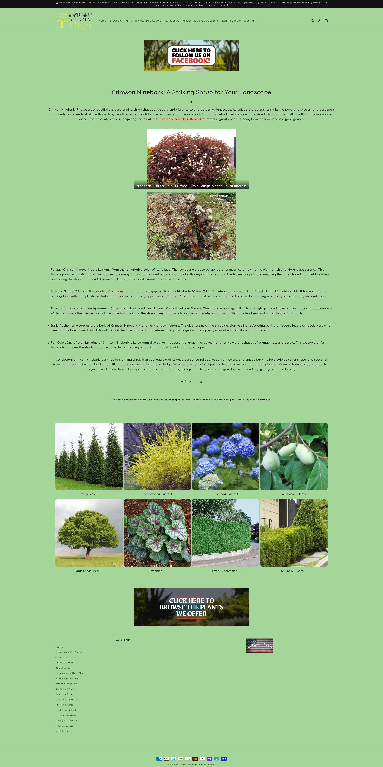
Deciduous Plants (64, 689)
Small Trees (61, 731)
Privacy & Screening (224, 571)
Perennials (156, 571)
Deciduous (115, 291)
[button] (313, 20)
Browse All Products (66, 683)
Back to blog (193, 381)
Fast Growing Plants (155, 494)
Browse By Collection (66, 678)
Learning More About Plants (70, 673)
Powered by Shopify (207, 764)
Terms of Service (64, 662)
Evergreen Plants (64, 694)
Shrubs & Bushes (292, 571)
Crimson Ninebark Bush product (181, 119)
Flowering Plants (224, 494)
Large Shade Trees (87, 571)
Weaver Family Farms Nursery (186, 764)
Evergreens (87, 494)
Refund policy (62, 667)
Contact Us (61, 657)
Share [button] (193, 102)
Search (59, 647)
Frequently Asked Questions (70, 652)
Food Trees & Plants (292, 494)
